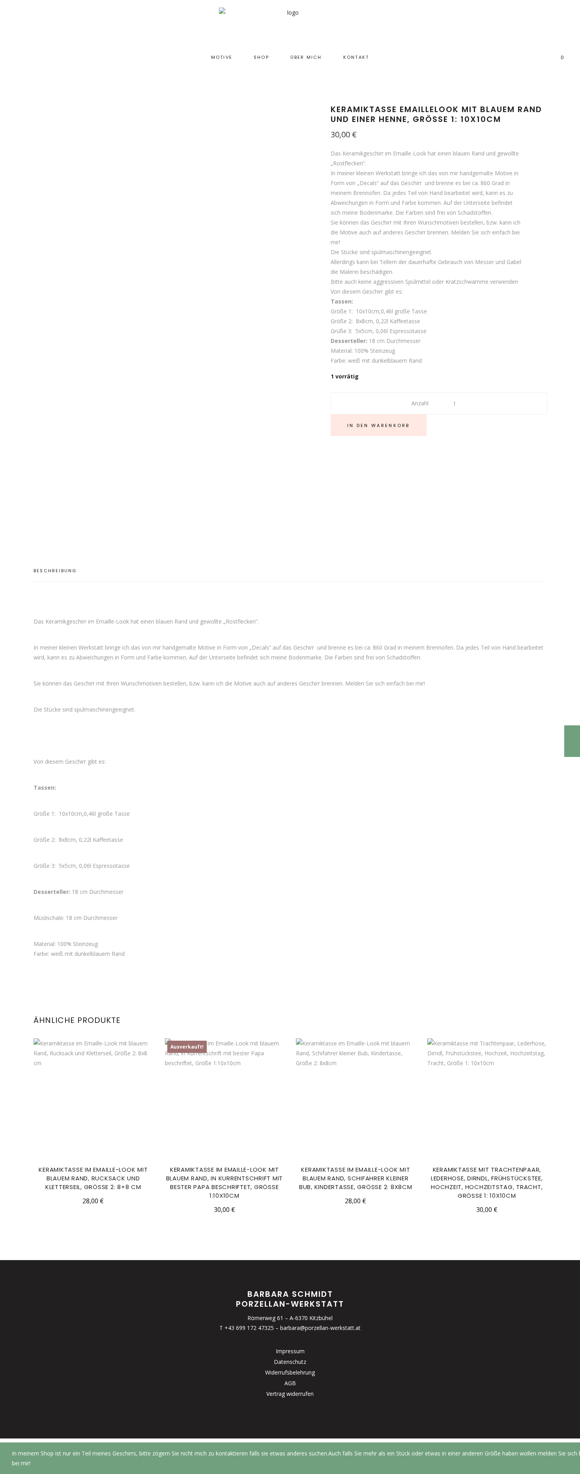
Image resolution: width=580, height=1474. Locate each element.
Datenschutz (290, 1361)
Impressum (290, 1351)
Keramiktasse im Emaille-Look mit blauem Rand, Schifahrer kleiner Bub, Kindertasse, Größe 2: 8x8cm (355, 1178)
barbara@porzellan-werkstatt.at (320, 1328)
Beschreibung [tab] (55, 570)
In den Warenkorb (378, 425)
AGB (290, 1383)
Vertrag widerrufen (290, 1393)
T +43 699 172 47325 (246, 1328)
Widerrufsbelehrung (290, 1372)
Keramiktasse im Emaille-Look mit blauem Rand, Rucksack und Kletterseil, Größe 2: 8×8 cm (93, 1178)
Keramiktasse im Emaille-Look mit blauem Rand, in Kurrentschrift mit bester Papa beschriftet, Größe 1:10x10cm (224, 1182)
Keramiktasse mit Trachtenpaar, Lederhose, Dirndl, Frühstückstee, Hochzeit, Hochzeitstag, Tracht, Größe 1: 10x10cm (487, 1182)
